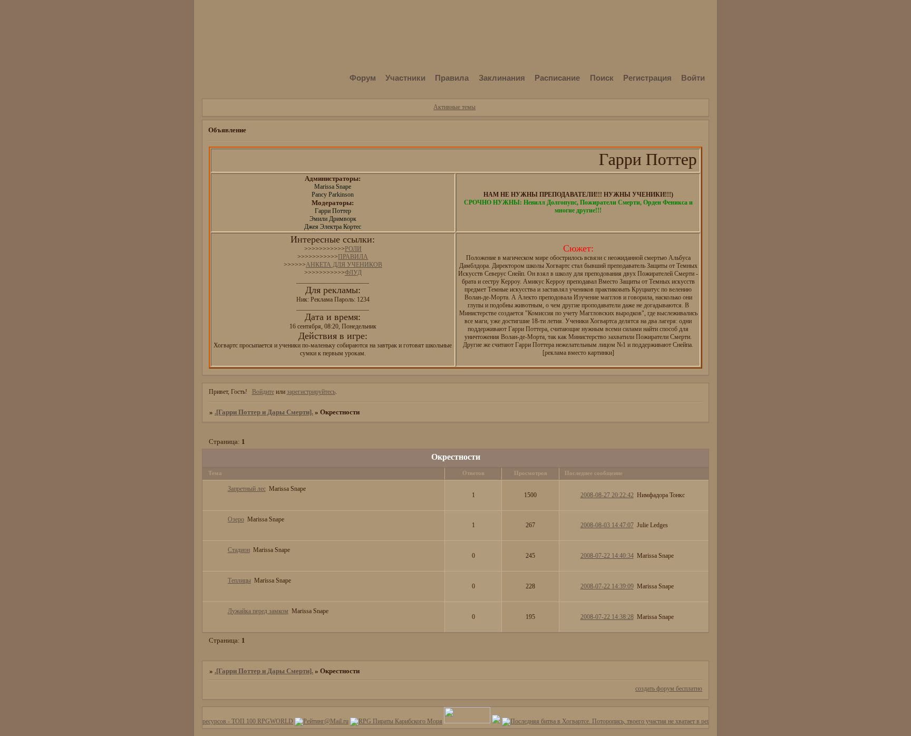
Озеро (236, 519)
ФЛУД (353, 272)
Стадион (239, 550)
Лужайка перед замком (258, 611)
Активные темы (454, 107)
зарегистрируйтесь (311, 391)
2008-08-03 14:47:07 (607, 525)
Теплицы (239, 580)
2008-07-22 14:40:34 (607, 555)
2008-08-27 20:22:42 (607, 495)
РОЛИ (353, 249)
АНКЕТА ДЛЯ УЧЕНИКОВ (344, 264)
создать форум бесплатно (668, 688)
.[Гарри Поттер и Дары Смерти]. (264, 412)
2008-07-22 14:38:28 (607, 617)
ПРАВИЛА (353, 256)
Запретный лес (247, 488)
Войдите (263, 391)
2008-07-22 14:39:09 (607, 586)
